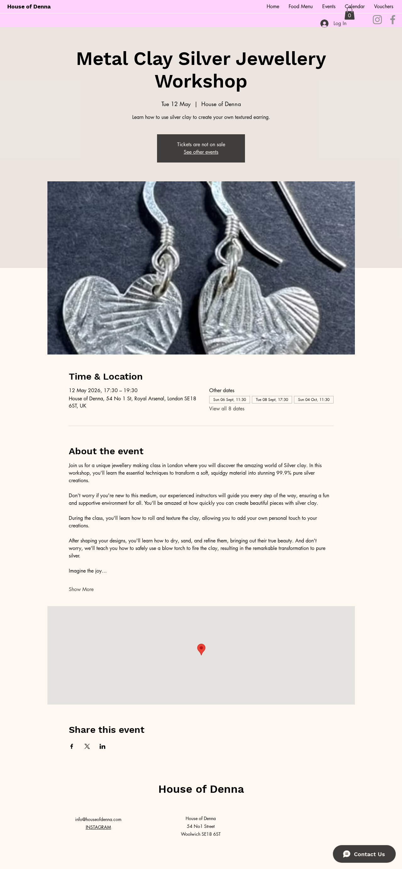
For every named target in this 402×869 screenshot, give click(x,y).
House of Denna (29, 6)
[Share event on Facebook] (72, 746)
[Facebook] (393, 19)
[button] (349, 13)
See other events (201, 152)
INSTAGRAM (98, 827)
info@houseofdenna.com (98, 819)
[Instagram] (377, 19)
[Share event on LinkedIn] (103, 746)
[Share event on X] (87, 746)
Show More (81, 589)
